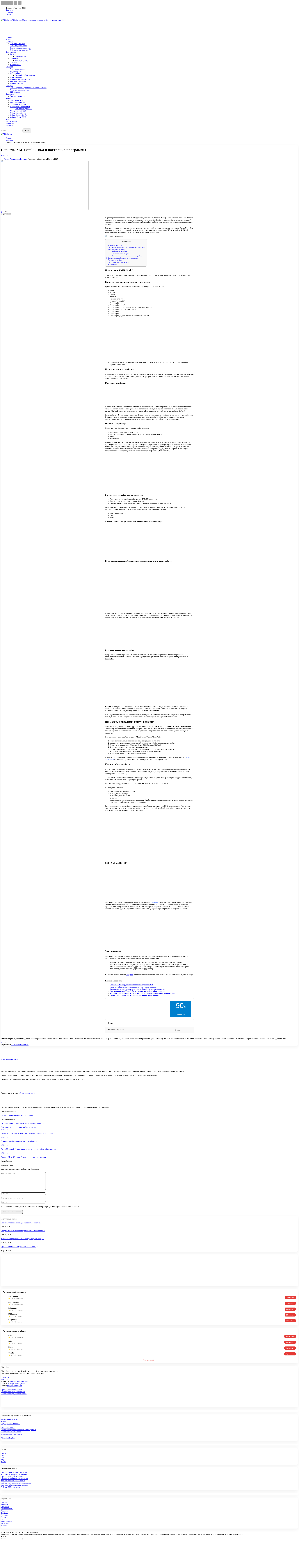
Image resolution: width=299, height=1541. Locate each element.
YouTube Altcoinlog (17, 44)
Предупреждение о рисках (11, 1390)
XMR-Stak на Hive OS (118, 262)
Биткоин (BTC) (21, 56)
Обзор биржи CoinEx (18, 115)
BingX (3, 1453)
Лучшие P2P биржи (18, 105)
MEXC (3, 1462)
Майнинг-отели (16, 84)
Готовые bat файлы (114, 260)
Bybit (3, 1455)
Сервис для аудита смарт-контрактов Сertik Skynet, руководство (137, 989)
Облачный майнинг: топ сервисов (14, 1479)
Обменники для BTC (23, 109)
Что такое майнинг (17, 69)
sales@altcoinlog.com (16, 1383)
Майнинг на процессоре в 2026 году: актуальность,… (22, 1239)
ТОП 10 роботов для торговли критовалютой (28, 88)
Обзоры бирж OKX (18, 117)
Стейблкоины (15, 65)
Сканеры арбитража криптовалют (14, 1485)
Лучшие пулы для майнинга (12, 1477)
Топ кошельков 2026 (18, 96)
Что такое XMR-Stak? (115, 245)
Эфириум (14, 58)
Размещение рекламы (9, 1419)
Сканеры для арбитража (19, 90)
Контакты (9, 10)
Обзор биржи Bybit (17, 113)
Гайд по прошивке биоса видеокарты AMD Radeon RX (23, 1231)
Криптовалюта (11, 52)
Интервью (10, 123)
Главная (9, 37)
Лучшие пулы (15, 71)
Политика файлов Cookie (11, 1432)
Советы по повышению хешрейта (127, 256)
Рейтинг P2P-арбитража (10, 1487)
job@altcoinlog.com (14, 1386)
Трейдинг (9, 86)
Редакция (9, 12)
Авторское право (7, 1428)
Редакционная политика (10, 1424)
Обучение (9, 42)
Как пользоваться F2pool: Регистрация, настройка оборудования (137, 991)
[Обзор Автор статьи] (5, 1057)
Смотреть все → (149, 1360)
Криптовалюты (7, 1509)
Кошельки (10, 94)
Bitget (3, 1460)
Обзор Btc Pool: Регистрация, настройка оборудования (22, 1123)
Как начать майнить (118, 252)
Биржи (8, 98)
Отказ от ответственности (11, 1434)
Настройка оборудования (25, 75)
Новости (9, 39)
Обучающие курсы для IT (20, 50)
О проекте (5, 1377)
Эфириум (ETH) (21, 60)
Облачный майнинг (18, 81)
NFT (7, 119)
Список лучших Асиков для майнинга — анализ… (21, 1223)
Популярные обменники (20, 107)
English (8, 14)
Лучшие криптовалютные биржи (14, 1472)
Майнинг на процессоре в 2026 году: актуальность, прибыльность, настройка (142, 993)
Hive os (155, 902)
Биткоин (13, 54)
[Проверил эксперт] (5, 1091)
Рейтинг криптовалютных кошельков (16, 1483)
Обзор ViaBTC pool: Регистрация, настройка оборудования (134, 995)
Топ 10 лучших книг (18, 46)
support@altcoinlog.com (19, 1381)
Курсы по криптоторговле (20, 48)
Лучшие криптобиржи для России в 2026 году (19, 1247)
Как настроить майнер (115, 249)
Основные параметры (118, 254)
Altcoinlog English (8, 1438)
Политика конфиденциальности (14, 1394)
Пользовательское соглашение (13, 1392)
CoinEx (4, 1457)
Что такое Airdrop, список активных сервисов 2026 (131, 985)
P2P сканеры (15, 92)
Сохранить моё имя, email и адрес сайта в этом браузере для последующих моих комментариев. (42, 1207)
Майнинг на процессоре (20, 79)
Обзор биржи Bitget (18, 111)
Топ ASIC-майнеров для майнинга (14, 1474)
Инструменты (11, 121)
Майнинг (9, 67)
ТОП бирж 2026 (16, 100)
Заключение (111, 264)
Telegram (129, 975)
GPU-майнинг (16, 73)
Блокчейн (9, 126)
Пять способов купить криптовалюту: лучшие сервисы (133, 987)
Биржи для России (17, 102)
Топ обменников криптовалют (13, 1481)
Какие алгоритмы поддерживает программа (127, 247)
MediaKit (4, 1422)
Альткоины (14, 63)
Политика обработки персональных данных (18, 1430)
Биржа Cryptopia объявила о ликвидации (17, 1115)
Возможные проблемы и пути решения (122, 258)
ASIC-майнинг (16, 77)
